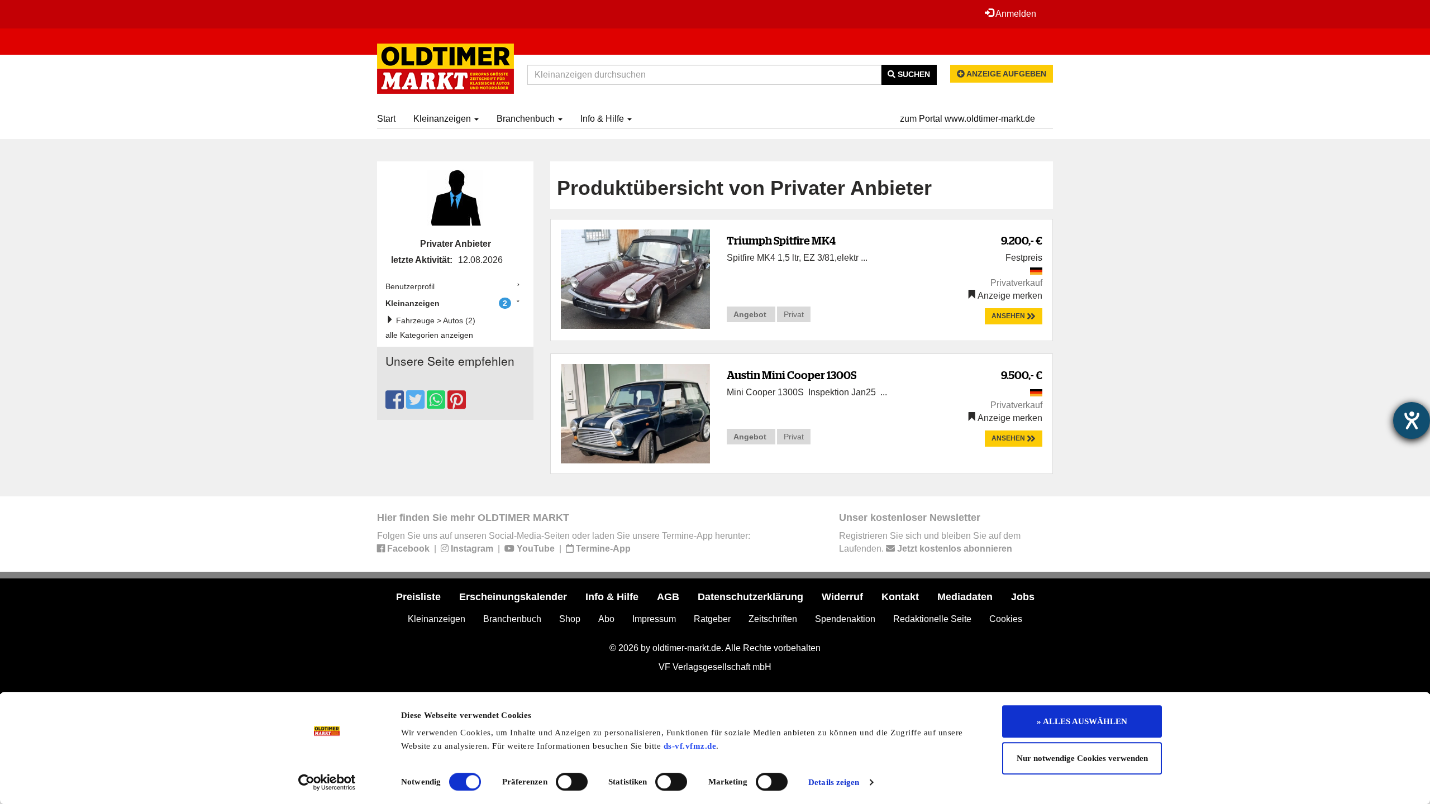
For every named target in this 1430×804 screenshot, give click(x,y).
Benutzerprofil (410, 286)
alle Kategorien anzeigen (429, 335)
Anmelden (1015, 13)
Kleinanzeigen (443, 118)
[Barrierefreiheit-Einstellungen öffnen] (1411, 420)
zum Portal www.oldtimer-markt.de (967, 118)
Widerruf (842, 596)
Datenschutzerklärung (750, 596)
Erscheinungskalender (513, 596)
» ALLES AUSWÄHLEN (1082, 721)
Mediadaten (965, 596)
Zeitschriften (773, 619)
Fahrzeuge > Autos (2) (434, 320)
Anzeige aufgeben (1005, 73)
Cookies (1005, 619)
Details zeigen (833, 782)
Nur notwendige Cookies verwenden (1082, 758)
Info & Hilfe (603, 118)
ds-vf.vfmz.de (690, 745)
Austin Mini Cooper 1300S (791, 374)
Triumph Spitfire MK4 (781, 240)
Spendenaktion (845, 619)
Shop (569, 619)
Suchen (912, 74)
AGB (668, 596)
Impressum (654, 619)
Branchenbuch (527, 118)
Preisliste (418, 596)
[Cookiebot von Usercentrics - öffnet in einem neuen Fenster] (327, 782)
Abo (606, 619)
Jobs (1023, 596)
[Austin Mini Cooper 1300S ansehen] (635, 413)
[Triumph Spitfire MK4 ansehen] (635, 278)
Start (386, 118)
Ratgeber (712, 619)
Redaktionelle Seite (932, 619)
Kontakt (900, 596)
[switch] (572, 782)
